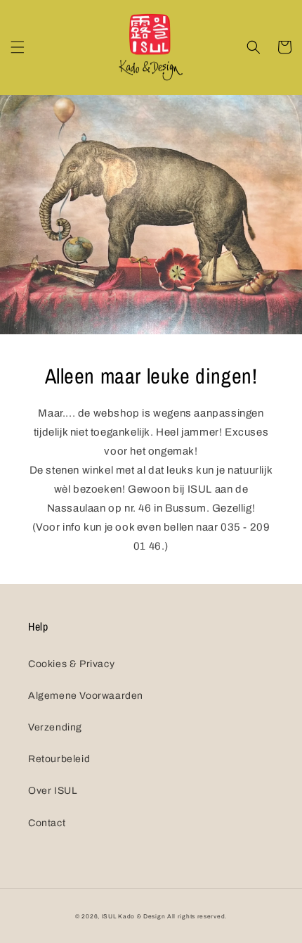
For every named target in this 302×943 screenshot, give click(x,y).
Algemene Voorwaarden (85, 695)
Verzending (55, 727)
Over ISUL (52, 790)
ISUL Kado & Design (134, 916)
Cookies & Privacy (71, 664)
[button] (17, 47)
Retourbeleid (59, 759)
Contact (46, 823)
